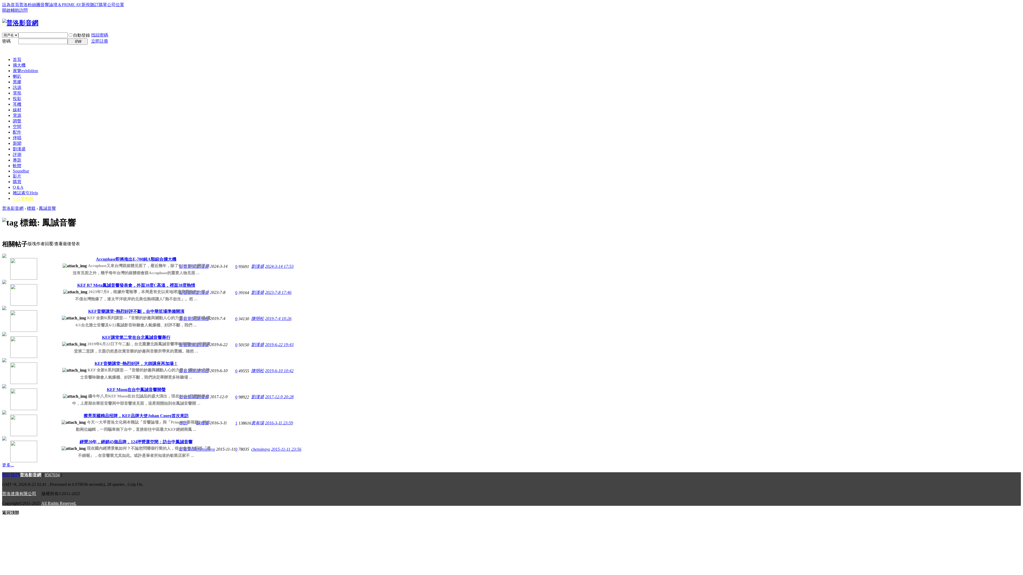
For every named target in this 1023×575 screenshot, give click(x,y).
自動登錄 (81, 35)
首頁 (17, 59)
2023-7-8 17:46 (278, 292)
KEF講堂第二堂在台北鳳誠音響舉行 (136, 337)
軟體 (17, 165)
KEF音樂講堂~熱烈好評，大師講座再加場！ (136, 363)
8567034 (52, 475)
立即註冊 (99, 41)
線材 (17, 110)
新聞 (17, 143)
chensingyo (260, 449)
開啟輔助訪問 (15, 10)
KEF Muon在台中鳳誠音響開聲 (136, 389)
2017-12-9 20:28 (279, 397)
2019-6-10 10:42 (279, 370)
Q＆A (18, 187)
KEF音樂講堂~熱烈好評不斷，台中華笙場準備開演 (136, 311)
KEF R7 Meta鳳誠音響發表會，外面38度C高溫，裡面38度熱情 (136, 285)
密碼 (6, 41)
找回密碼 (99, 35)
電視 (17, 93)
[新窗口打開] (15, 267)
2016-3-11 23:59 (279, 423)
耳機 (17, 104)
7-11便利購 (23, 198)
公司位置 (115, 4)
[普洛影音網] (20, 22)
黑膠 (17, 82)
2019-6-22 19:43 (279, 344)
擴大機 (19, 65)
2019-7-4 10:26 (278, 318)
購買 (17, 181)
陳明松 (257, 318)
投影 (17, 98)
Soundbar (21, 171)
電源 (17, 115)
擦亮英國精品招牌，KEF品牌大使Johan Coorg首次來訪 (136, 415)
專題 (17, 160)
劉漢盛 (19, 149)
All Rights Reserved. (58, 503)
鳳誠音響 (47, 208)
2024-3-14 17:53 (279, 266)
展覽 (25, 70)
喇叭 (17, 76)
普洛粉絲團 (29, 4)
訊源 (17, 87)
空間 (17, 126)
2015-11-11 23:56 (286, 449)
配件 (17, 132)
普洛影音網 (12, 208)
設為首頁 (10, 4)
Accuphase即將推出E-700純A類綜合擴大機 (136, 259)
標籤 (31, 208)
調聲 (17, 121)
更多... (8, 465)
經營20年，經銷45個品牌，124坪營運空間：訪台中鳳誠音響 (136, 442)
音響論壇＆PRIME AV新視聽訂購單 (73, 4)
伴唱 (17, 137)
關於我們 (10, 475)
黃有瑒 (257, 423)
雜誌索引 (25, 193)
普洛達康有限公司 (19, 493)
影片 (17, 176)
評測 (17, 154)
